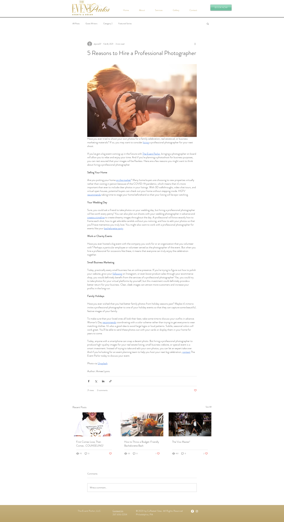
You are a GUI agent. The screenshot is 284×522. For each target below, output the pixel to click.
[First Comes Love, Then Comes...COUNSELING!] (94, 424)
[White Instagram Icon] (196, 511)
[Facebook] (192, 511)
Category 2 (107, 23)
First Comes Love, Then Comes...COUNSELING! (90, 444)
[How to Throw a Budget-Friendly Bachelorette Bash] (142, 424)
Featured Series (125, 23)
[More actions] (195, 44)
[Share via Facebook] (88, 381)
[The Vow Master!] (190, 424)
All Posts (76, 23)
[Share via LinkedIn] (103, 381)
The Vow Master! (181, 442)
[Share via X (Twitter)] (96, 381)
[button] (90, 8)
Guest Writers (91, 23)
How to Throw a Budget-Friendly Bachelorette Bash (141, 444)
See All (209, 406)
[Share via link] (110, 381)
